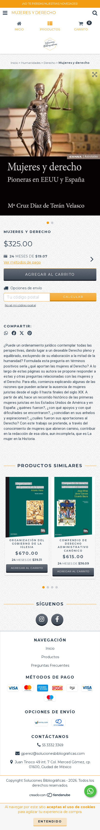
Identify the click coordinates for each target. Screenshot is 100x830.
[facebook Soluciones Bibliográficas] (57, 620)
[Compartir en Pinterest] (29, 333)
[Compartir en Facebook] (14, 333)
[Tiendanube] (50, 796)
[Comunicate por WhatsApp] (90, 791)
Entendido (50, 821)
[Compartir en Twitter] (21, 333)
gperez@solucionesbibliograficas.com (53, 753)
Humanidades (31, 63)
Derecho (49, 63)
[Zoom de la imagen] (95, 74)
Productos (50, 657)
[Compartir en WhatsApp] (6, 333)
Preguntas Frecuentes (50, 665)
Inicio (14, 63)
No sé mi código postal (20, 305)
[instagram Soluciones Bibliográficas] (42, 620)
